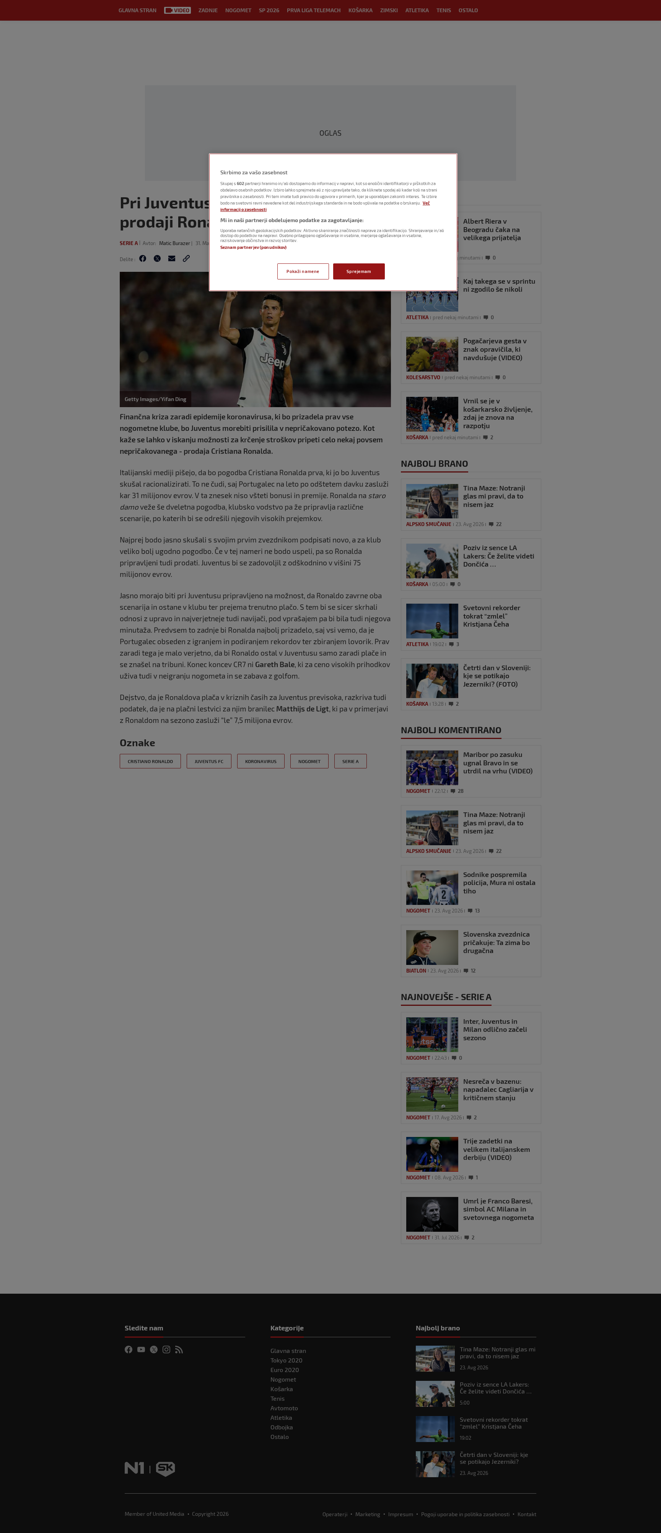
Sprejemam (359, 271)
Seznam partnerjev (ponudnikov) (253, 247)
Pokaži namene (303, 271)
